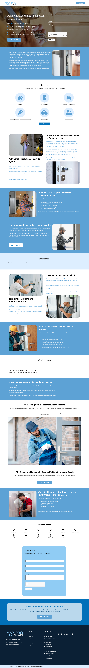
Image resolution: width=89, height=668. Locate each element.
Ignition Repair (44, 119)
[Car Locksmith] (44, 98)
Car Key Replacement (69, 104)
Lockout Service (69, 119)
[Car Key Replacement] (69, 98)
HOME (26, 3)
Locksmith (20, 104)
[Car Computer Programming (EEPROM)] (20, 112)
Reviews (53, 3)
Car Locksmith (44, 104)
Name (26, 559)
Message (27, 574)
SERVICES (37, 3)
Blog (57, 3)
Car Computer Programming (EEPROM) (20, 119)
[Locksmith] (20, 98)
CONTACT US (63, 3)
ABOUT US (31, 3)
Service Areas (46, 3)
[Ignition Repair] (44, 112)
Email (26, 564)
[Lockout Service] (69, 112)
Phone (26, 569)
